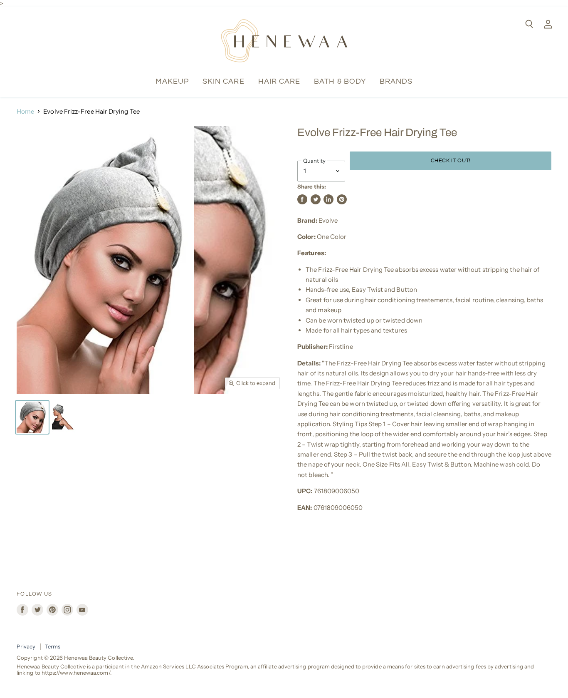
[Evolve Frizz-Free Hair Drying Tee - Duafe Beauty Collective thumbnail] (32, 417)
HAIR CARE (279, 81)
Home (25, 111)
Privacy (26, 646)
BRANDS (396, 81)
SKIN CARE (223, 81)
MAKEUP (172, 81)
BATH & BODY (340, 81)
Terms (52, 646)
